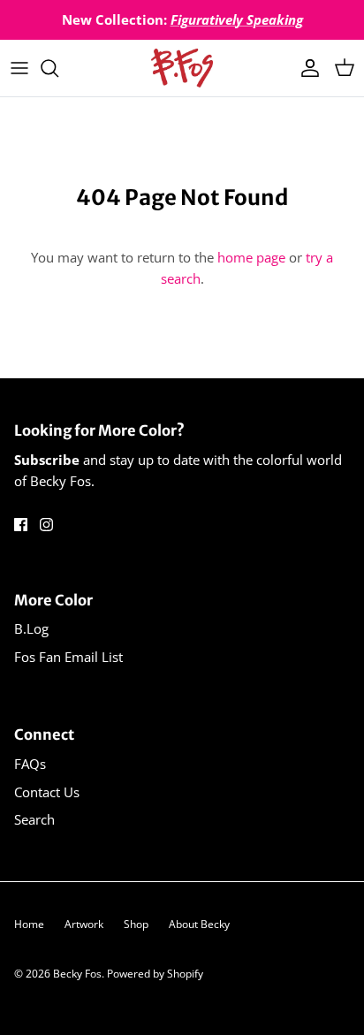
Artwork (83, 924)
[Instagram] (46, 524)
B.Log (31, 628)
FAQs (30, 763)
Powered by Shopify (155, 973)
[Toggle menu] (19, 68)
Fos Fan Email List (68, 657)
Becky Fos (77, 973)
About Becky (199, 924)
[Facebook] (20, 524)
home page (251, 257)
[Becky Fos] (182, 68)
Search (34, 819)
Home (29, 924)
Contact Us (47, 792)
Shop (136, 924)
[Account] (305, 68)
